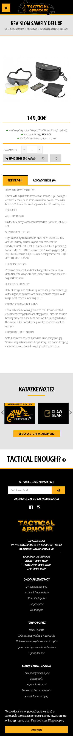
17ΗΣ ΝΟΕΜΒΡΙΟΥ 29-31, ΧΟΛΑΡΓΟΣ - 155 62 (37, 545)
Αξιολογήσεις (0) (44, 180)
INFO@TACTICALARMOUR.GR (38, 548)
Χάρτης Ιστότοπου (36, 684)
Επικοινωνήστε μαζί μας (36, 673)
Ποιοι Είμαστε (36, 629)
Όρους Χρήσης (36, 653)
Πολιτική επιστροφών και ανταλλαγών (36, 641)
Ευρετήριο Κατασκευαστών (36, 690)
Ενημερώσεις (36, 604)
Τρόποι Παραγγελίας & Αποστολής (36, 635)
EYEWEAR (32, 29)
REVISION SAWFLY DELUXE (54, 29)
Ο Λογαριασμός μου (36, 586)
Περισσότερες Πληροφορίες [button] (47, 720)
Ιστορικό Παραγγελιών (36, 592)
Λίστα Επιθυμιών (36, 598)
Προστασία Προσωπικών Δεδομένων (36, 647)
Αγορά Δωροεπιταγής (36, 696)
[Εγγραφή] (58, 490)
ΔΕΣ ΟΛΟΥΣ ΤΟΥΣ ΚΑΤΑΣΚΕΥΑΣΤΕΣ (37, 434)
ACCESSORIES (17, 29)
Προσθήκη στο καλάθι (22, 158)
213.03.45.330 (37, 540)
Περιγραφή (15, 180)
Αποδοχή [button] (36, 729)
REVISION (47, 134)
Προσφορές (36, 609)
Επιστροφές (36, 678)
